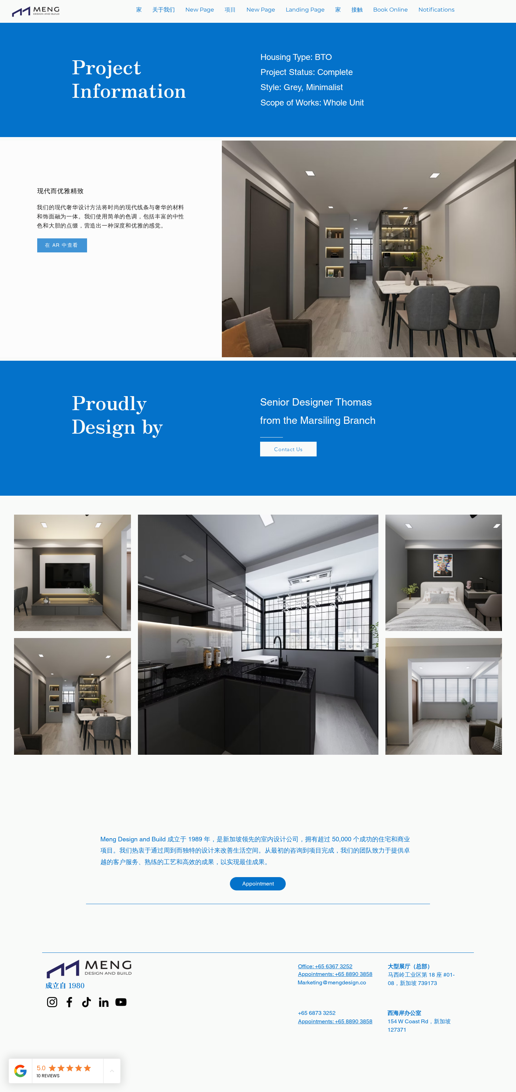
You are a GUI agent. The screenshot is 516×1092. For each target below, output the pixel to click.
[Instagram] (52, 1002)
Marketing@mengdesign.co (332, 982)
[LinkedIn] (104, 1002)
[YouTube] (121, 1002)
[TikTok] (86, 1002)
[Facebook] (69, 1002)
